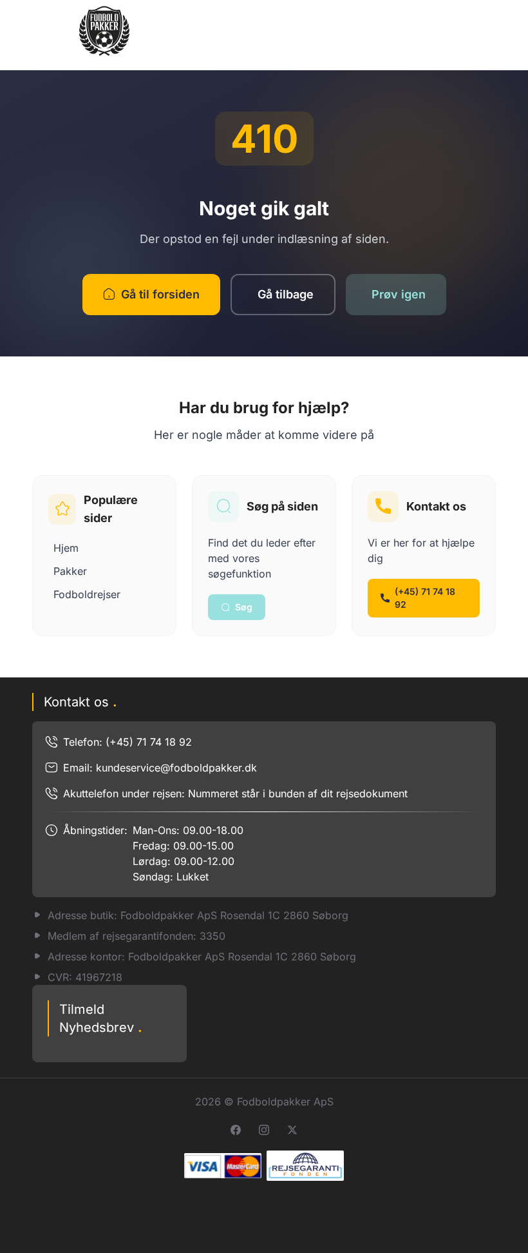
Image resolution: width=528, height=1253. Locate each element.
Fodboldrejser (86, 594)
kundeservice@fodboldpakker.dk (176, 767)
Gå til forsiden (160, 294)
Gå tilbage (286, 294)
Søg (243, 606)
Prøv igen (399, 294)
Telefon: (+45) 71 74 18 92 (127, 741)
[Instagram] (264, 1130)
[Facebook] (235, 1130)
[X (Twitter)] (292, 1130)
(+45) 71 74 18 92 (425, 598)
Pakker (70, 571)
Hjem (66, 547)
